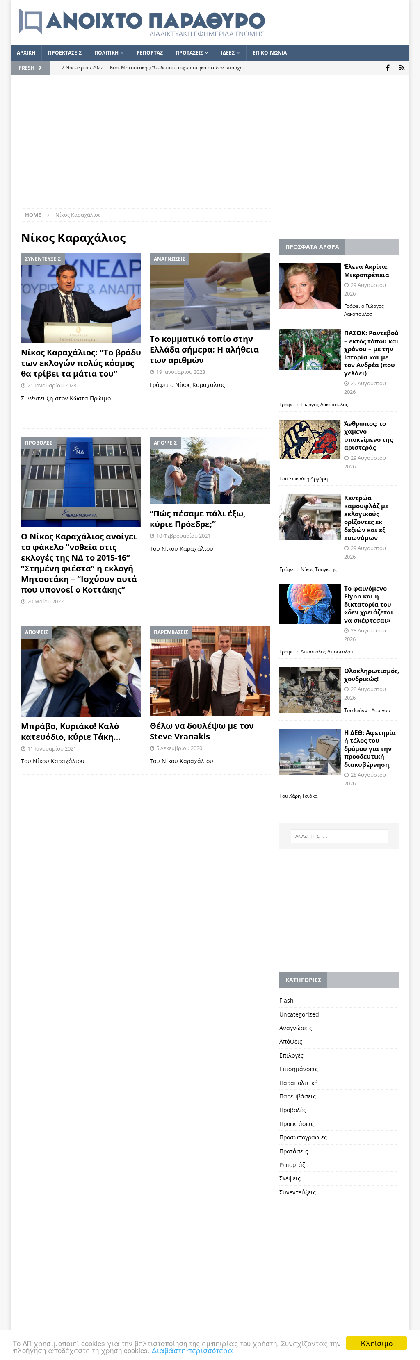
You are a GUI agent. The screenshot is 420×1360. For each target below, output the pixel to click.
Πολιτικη (106, 52)
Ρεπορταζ (150, 52)
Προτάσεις (293, 1151)
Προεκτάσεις (296, 1124)
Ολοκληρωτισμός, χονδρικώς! (371, 674)
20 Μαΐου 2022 (45, 601)
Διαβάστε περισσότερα (192, 1350)
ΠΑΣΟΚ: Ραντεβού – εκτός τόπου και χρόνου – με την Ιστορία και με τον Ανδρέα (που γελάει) (371, 353)
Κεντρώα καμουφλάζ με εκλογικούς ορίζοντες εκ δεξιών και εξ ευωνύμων (366, 518)
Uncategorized (299, 1014)
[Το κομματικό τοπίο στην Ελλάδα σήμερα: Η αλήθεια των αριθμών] (210, 291)
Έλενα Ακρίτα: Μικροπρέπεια (366, 270)
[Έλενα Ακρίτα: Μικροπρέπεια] (310, 286)
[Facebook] (388, 68)
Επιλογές (291, 1055)
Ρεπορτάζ (292, 1165)
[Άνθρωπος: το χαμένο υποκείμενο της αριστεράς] (310, 439)
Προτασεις (189, 52)
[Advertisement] (210, 146)
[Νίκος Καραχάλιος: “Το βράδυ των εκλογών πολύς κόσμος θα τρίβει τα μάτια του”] (81, 298)
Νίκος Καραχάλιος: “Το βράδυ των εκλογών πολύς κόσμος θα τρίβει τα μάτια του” (81, 363)
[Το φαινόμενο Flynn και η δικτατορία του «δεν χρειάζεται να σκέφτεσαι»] (310, 604)
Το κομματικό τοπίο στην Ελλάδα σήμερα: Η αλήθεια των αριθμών (204, 349)
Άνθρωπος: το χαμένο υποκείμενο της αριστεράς (368, 435)
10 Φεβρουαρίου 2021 (183, 535)
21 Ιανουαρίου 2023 (51, 385)
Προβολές (292, 1110)
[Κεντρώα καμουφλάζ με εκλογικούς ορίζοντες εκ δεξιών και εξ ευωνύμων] (310, 517)
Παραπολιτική (298, 1083)
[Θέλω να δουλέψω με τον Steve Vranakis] (210, 671)
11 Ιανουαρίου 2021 (51, 748)
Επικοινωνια (270, 52)
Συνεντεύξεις (297, 1192)
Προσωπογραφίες (303, 1137)
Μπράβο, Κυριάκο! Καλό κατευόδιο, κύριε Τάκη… (71, 731)
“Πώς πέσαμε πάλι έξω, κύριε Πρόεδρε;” (198, 519)
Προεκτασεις (65, 52)
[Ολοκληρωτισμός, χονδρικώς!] (310, 690)
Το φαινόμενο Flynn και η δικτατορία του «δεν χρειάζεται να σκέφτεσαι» (368, 604)
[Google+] (402, 68)
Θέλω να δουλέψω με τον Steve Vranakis (202, 731)
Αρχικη (26, 52)
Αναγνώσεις (295, 1028)
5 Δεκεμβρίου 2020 (179, 748)
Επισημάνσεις (298, 1069)
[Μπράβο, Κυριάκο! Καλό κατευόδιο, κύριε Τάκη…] (81, 671)
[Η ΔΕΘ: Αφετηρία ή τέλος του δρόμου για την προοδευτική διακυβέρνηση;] (310, 752)
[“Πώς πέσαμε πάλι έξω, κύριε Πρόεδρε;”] (210, 471)
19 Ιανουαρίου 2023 (180, 371)
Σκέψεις (290, 1178)
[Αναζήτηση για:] (339, 836)
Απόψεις (290, 1041)
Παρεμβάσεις (297, 1096)
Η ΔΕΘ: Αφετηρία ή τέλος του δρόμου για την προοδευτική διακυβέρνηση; (370, 748)
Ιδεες (228, 52)
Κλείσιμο (377, 1343)
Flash (286, 1000)
